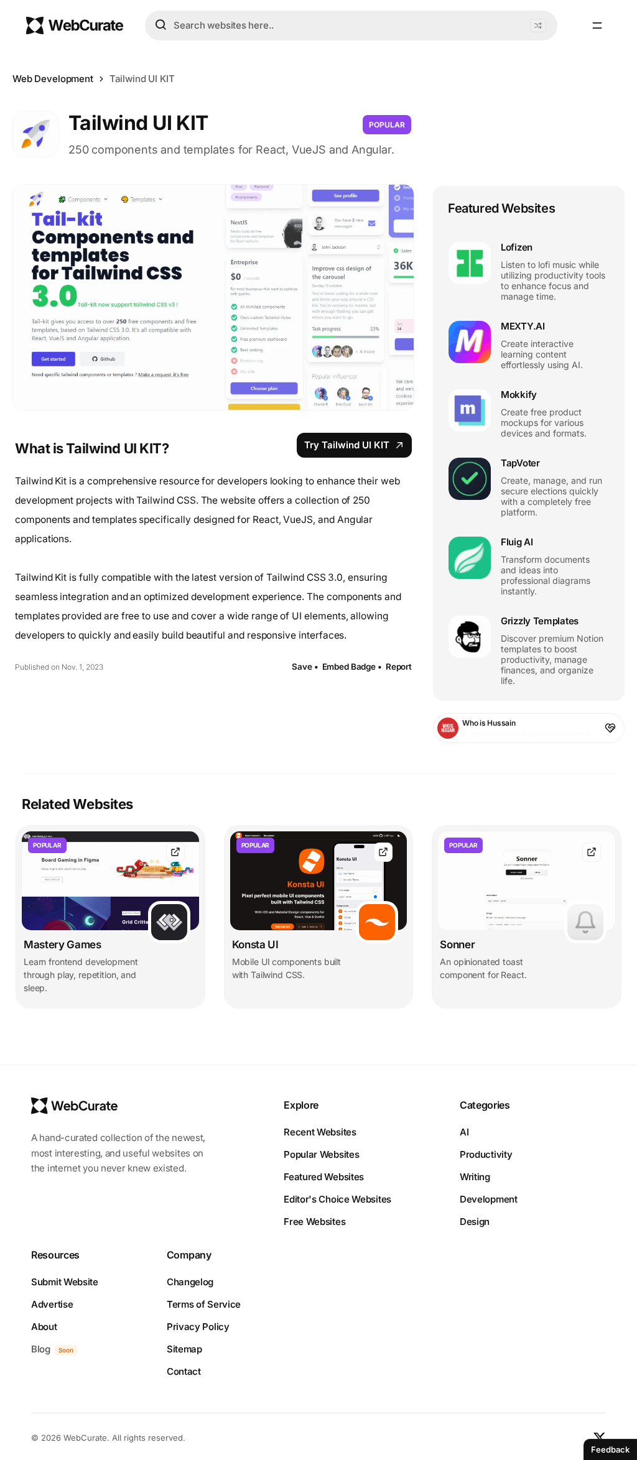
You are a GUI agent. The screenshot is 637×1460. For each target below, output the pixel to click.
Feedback (610, 1449)
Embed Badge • (352, 667)
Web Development (52, 78)
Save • (305, 667)
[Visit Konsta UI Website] (383, 852)
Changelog (190, 1282)
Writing (475, 1177)
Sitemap (184, 1349)
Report (399, 667)
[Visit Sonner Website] (591, 852)
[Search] (160, 25)
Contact (184, 1371)
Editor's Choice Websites (337, 1199)
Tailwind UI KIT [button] (142, 78)
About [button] (44, 1327)
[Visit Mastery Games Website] (175, 852)
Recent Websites (320, 1132)
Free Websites (314, 1221)
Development (489, 1199)
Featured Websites (324, 1177)
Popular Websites (321, 1154)
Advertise (52, 1304)
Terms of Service (204, 1304)
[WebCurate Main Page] (74, 25)
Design (475, 1221)
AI (464, 1132)
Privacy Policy (198, 1327)
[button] (538, 25)
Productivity (486, 1154)
